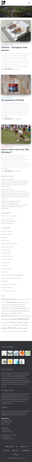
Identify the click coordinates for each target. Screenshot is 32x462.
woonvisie (11, 331)
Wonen (12, 328)
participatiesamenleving (24, 315)
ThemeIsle (22, 458)
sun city (8, 325)
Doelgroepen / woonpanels (9, 243)
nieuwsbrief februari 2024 (8, 221)
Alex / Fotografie (7, 369)
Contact (16, 454)
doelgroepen (5, 304)
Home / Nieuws (9, 446)
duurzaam (23, 304)
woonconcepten (5, 331)
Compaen (19, 302)
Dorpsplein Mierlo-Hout (8, 247)
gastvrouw (22, 306)
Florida (11, 306)
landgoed (14, 313)
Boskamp (4, 237)
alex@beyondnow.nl (7, 431)
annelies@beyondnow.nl (8, 438)
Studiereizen (4, 281)
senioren (24, 319)
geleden (17, 69)
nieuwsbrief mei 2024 (7, 219)
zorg (25, 331)
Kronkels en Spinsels (7, 259)
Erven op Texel (5, 250)
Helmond (25, 308)
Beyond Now (7, 299)
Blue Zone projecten (7, 234)
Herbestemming (6, 311)
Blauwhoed (17, 299)
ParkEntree (4, 272)
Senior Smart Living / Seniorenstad (11, 278)
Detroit (26, 302)
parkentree (6, 316)
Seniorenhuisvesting (5, 322)
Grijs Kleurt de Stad (7, 44)
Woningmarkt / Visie (7, 287)
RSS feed (22, 415)
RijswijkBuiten (5, 319)
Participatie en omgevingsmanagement (12, 275)
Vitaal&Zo (24, 325)
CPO (23, 302)
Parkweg (14, 316)
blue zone (24, 299)
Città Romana (5, 240)
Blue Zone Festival (6, 231)
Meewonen (4, 265)
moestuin (20, 313)
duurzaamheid (5, 306)
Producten (15, 450)
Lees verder (23, 66)
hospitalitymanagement (21, 311)
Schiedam (14, 319)
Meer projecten (5, 262)
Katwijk (7, 313)
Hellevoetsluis (17, 308)
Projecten (24, 446)
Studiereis (3, 325)
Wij (17, 446)
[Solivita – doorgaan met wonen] (16, 31)
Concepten (6, 450)
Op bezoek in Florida (12, 100)
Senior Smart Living (19, 322)
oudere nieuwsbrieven (7, 223)
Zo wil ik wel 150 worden (8, 291)
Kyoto (10, 313)
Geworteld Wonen (6, 253)
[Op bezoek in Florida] (16, 84)
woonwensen (18, 331)
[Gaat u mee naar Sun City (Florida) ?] (16, 134)
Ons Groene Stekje (6, 268)
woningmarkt (21, 328)
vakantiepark (17, 325)
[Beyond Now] (4, 3)
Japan (3, 313)
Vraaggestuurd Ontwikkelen (9, 284)
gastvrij (15, 306)
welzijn (4, 328)
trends (11, 325)
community (11, 302)
